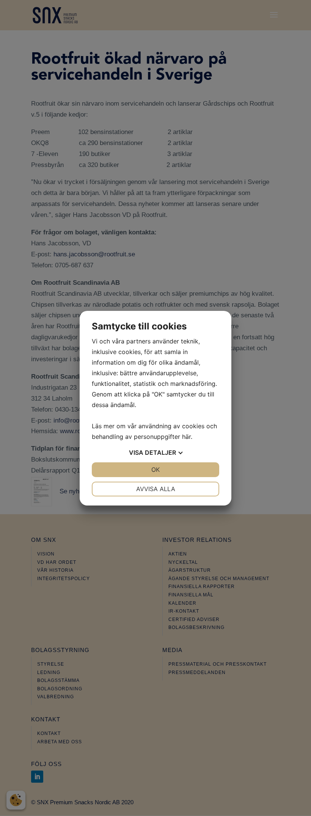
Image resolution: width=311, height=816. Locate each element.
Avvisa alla (155, 489)
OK (155, 469)
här (186, 436)
